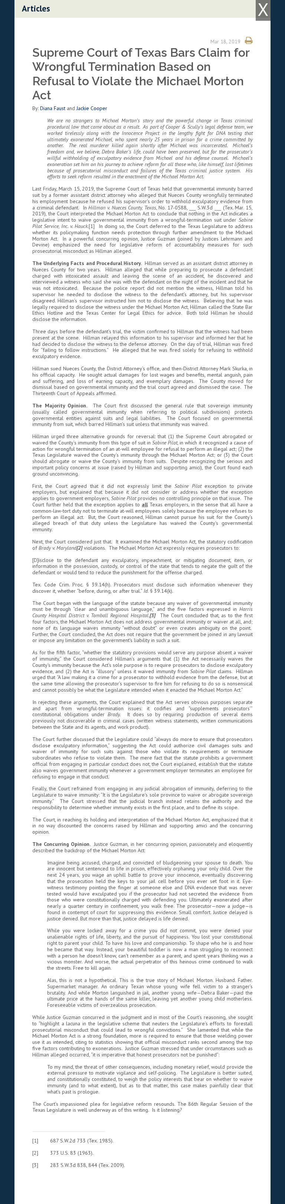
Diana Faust (52, 108)
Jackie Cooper (91, 108)
